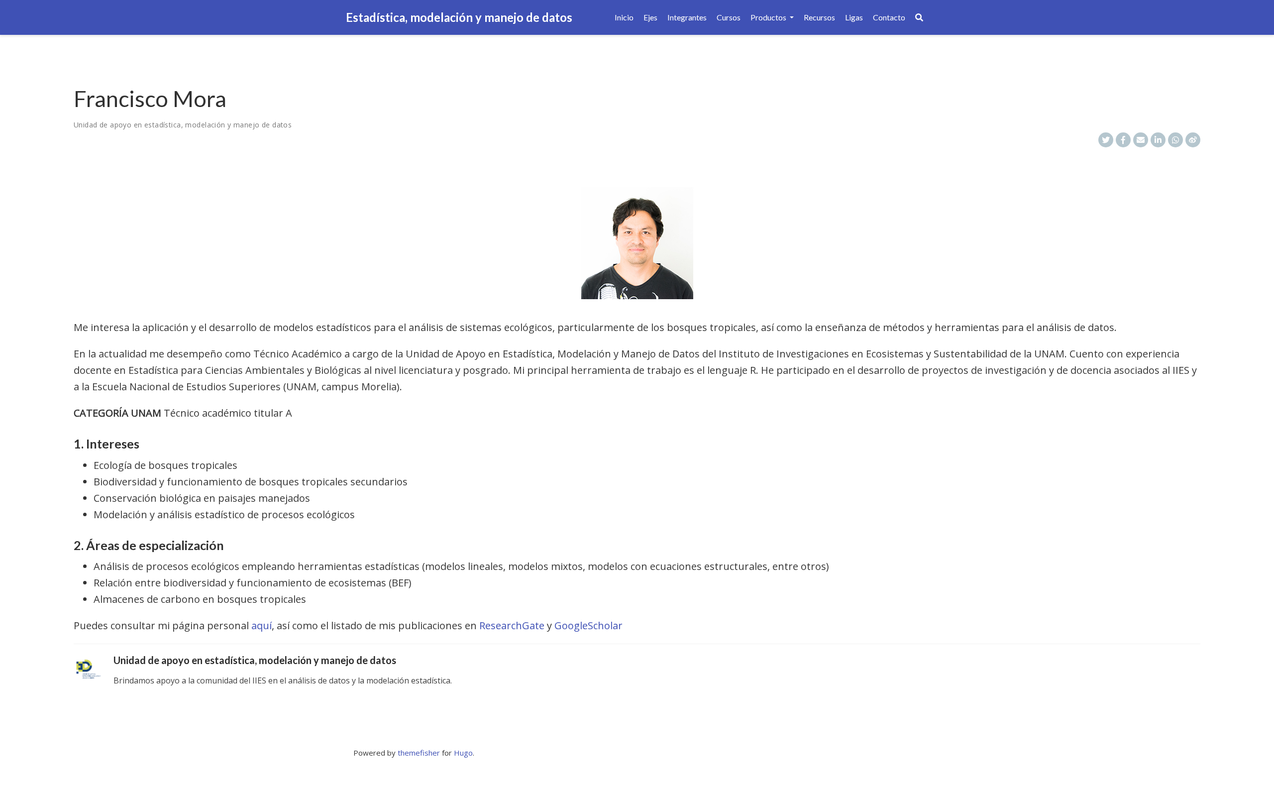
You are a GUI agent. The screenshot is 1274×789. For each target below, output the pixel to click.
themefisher (419, 753)
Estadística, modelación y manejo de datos (459, 17)
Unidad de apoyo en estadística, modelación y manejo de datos (183, 124)
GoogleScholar (588, 625)
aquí (261, 625)
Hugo (463, 753)
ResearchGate (511, 625)
